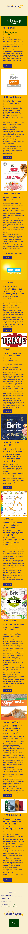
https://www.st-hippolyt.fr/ (10, 33)
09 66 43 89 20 (11, 904)
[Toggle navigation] (24, 13)
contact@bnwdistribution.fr (11, 906)
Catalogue (8, 66)
